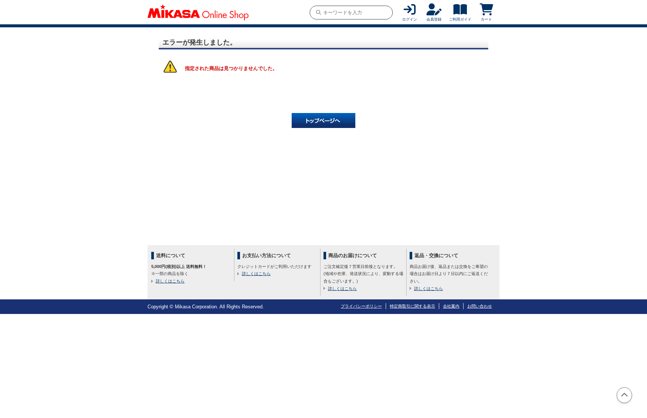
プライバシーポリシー (361, 306)
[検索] (318, 12)
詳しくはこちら (170, 281)
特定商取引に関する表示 (412, 306)
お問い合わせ (479, 306)
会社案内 (451, 306)
